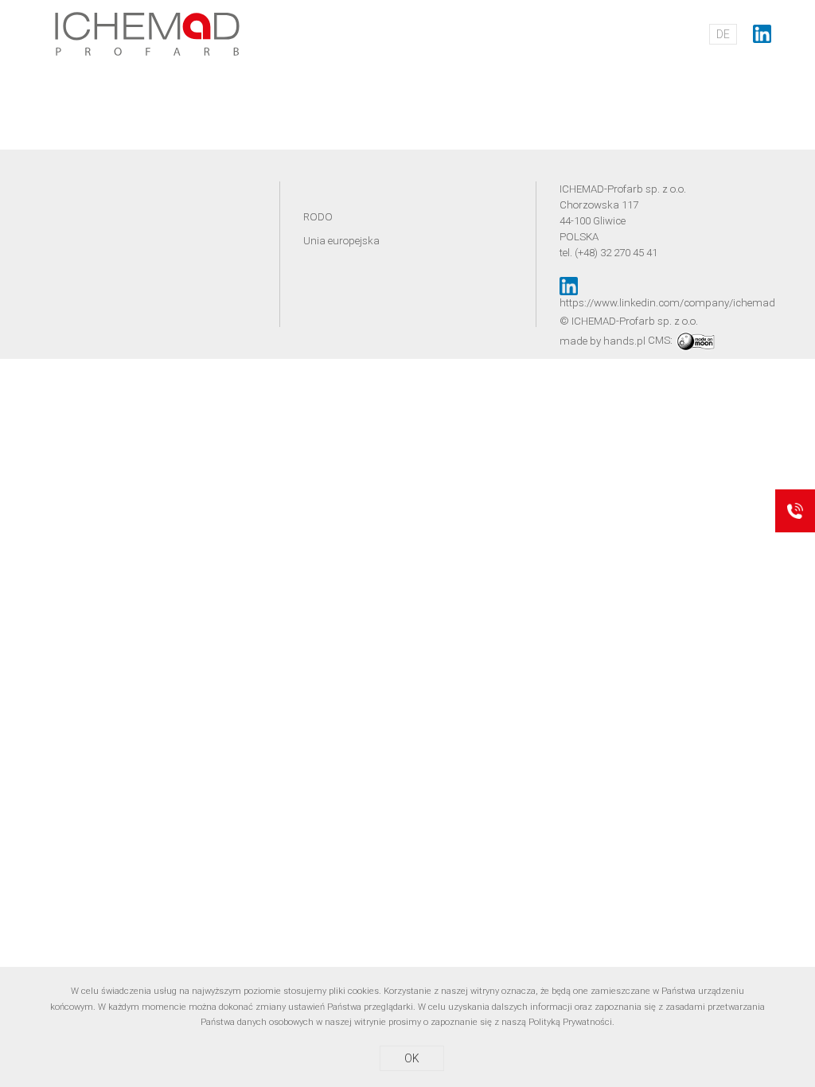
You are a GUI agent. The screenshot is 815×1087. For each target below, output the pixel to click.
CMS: (661, 340)
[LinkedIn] (762, 34)
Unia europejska (341, 241)
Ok (411, 1058)
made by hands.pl (602, 340)
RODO (318, 217)
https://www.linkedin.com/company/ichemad (667, 303)
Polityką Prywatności (570, 1022)
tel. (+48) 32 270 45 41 (608, 253)
